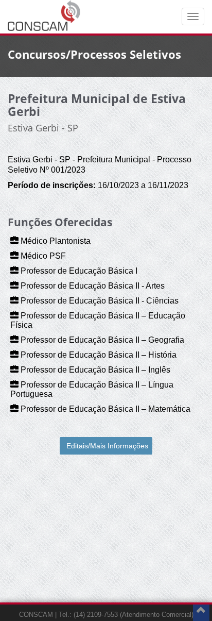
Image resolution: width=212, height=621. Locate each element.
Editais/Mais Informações (107, 446)
